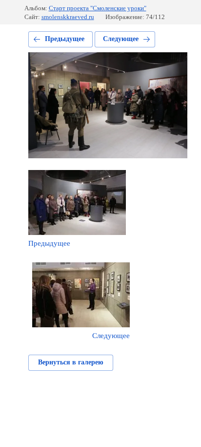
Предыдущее (64, 39)
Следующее (121, 39)
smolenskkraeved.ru (67, 17)
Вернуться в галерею (70, 362)
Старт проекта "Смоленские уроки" (97, 8)
